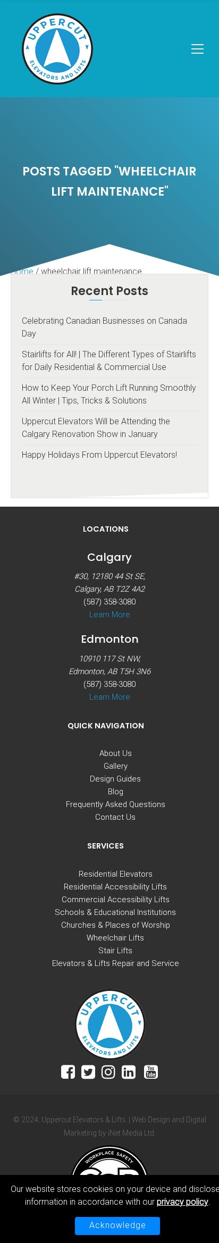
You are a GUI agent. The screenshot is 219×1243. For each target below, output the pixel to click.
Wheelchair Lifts (115, 938)
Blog (115, 791)
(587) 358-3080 (109, 602)
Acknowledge (117, 1225)
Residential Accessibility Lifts (115, 887)
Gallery (116, 766)
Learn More (109, 614)
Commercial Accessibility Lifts (116, 899)
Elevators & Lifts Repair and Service (115, 963)
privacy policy (182, 1202)
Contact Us (115, 817)
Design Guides (115, 779)
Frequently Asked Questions (115, 804)
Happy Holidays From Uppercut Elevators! (99, 455)
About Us (115, 753)
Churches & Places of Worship (115, 925)
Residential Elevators (116, 874)
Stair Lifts (115, 950)
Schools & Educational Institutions (115, 912)
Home (22, 271)
